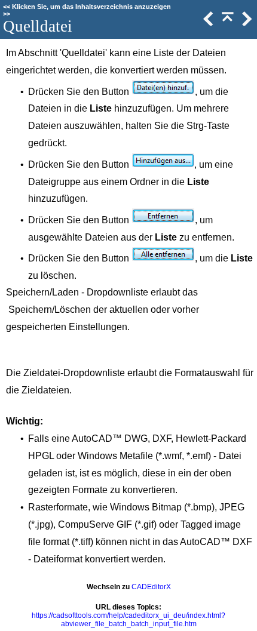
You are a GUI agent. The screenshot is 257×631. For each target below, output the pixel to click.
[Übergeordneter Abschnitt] (226, 23)
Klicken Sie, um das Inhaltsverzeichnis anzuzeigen (91, 6)
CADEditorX (151, 587)
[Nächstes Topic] (245, 23)
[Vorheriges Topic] (207, 23)
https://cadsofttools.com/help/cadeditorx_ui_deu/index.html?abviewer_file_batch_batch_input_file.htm (128, 619)
